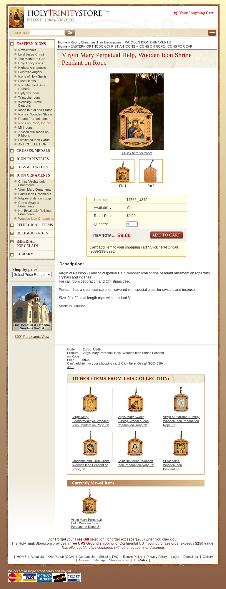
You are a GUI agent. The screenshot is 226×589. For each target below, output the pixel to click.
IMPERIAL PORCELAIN (27, 243)
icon (145, 273)
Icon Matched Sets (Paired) (31, 86)
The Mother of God (31, 59)
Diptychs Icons (29, 93)
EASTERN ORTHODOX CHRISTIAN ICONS (103, 46)
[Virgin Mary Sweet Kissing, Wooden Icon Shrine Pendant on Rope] (136, 403)
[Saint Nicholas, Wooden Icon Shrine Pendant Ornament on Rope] (181, 447)
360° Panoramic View (32, 337)
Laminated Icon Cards (34, 140)
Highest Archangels (32, 67)
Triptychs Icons (29, 97)
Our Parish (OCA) (61, 556)
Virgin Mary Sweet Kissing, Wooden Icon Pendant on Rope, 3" (133, 421)
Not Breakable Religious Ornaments (35, 212)
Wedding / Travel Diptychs (30, 103)
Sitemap (99, 560)
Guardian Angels (30, 72)
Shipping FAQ (109, 556)
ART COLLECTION (32, 144)
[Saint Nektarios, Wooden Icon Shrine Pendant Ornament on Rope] (136, 447)
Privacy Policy (157, 556)
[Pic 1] (122, 170)
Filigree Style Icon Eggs (35, 198)
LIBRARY (24, 254)
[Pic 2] (150, 170)
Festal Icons (27, 81)
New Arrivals (27, 50)
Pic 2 (150, 185)
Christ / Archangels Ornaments (31, 183)
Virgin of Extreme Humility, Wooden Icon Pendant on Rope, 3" (181, 421)
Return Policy (132, 556)
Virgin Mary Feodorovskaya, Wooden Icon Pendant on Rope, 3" (90, 421)
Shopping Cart (119, 560)
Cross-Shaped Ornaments (28, 204)
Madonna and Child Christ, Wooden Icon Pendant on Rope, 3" (91, 465)
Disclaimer (190, 556)
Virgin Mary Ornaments (34, 189)
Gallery (208, 556)
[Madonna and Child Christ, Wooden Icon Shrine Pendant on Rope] (90, 447)
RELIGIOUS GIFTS (32, 233)
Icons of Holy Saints (32, 76)
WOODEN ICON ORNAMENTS (148, 42)
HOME (21, 556)
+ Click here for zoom (137, 153)
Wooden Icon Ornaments (36, 218)
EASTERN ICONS (31, 44)
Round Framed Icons (33, 118)
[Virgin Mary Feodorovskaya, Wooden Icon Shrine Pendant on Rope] (90, 403)
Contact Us (87, 556)
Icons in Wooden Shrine (35, 114)
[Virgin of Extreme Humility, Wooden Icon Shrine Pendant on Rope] (181, 403)
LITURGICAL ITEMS (34, 225)
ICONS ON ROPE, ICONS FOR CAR (165, 46)
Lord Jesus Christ (31, 54)
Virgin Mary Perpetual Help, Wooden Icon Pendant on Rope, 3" (86, 523)
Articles (83, 560)
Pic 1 (122, 185)
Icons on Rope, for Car (34, 123)
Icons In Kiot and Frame (35, 110)
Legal (175, 556)
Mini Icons (25, 127)
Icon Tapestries (32, 159)
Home (62, 42)
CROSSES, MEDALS (33, 151)
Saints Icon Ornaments (34, 194)
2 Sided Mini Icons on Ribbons (33, 133)
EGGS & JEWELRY (32, 167)
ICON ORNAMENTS (33, 175)
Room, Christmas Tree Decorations (96, 42)
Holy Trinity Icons (30, 63)
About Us (37, 556)
